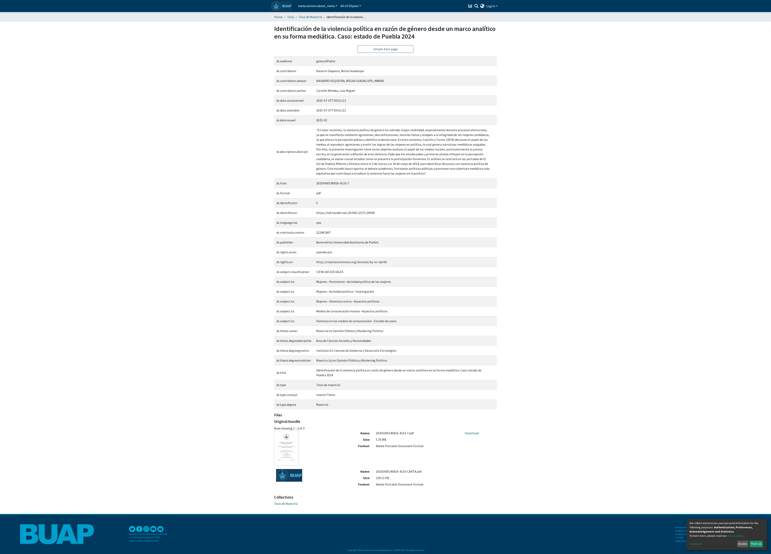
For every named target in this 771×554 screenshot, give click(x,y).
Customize (695, 544)
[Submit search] (476, 6)
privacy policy (735, 536)
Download (472, 433)
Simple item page (385, 49)
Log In (490, 6)
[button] (482, 6)
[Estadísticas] (471, 6)
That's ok (756, 544)
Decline (742, 544)
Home (278, 17)
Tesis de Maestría (310, 17)
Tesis (290, 17)
